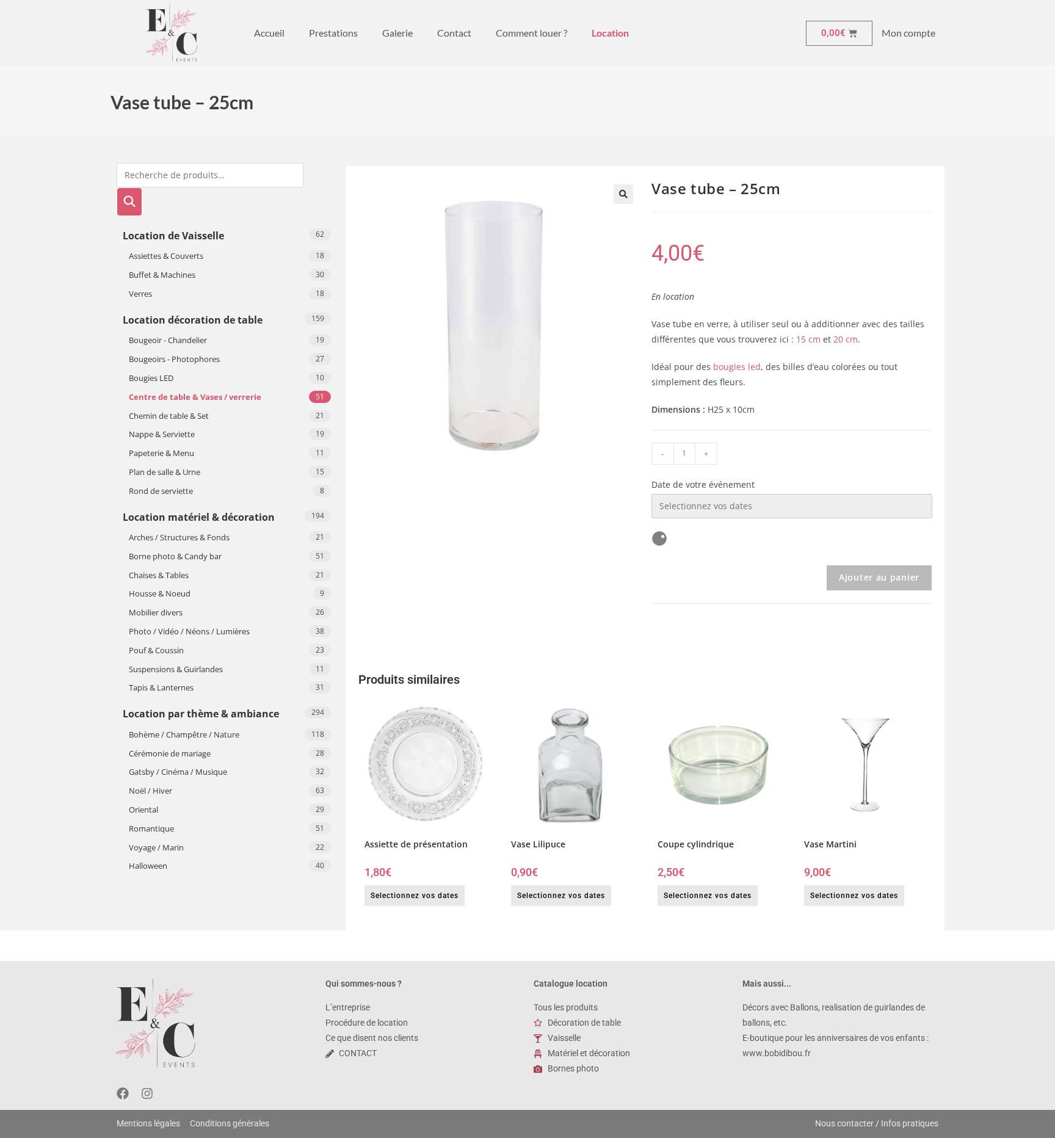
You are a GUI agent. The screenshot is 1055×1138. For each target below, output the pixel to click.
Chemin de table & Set (169, 415)
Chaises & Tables (159, 575)
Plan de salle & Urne (164, 471)
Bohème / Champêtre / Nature (184, 734)
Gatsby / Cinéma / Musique (178, 771)
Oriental (143, 809)
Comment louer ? (531, 32)
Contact (454, 32)
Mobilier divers (156, 612)
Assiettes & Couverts (166, 255)
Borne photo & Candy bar (175, 556)
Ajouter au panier (879, 577)
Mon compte (908, 32)
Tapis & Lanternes (161, 687)
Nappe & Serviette (162, 434)
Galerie (397, 32)
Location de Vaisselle (173, 235)
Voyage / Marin (156, 847)
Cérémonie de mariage (170, 753)
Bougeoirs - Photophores (174, 358)
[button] (623, 194)
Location (610, 32)
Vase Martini (830, 844)
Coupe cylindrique (696, 844)
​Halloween (148, 865)
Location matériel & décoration (199, 517)
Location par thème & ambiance (201, 713)
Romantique (151, 828)
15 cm (808, 339)
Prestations (333, 32)
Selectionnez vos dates (415, 895)
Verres (140, 293)
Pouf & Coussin (156, 650)
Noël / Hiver (150, 790)
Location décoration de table (193, 320)
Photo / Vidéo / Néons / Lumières (189, 631)
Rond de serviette (161, 490)
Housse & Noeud (159, 593)
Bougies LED (151, 377)
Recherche (129, 201)
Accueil (269, 32)
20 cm (845, 339)
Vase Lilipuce (538, 844)
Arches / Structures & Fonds (179, 537)
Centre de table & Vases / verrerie (195, 396)
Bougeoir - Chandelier (168, 340)
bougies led (737, 366)
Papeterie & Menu (161, 453)
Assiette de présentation (416, 844)
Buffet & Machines (162, 274)
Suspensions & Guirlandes (176, 669)
